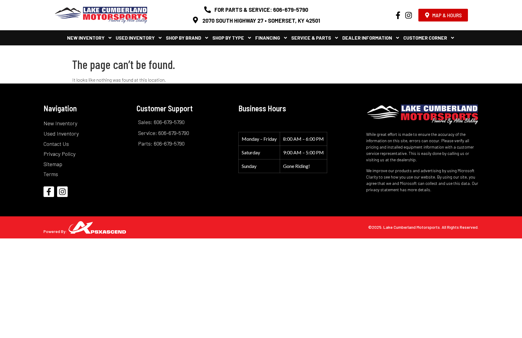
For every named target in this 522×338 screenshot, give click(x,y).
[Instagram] (408, 15)
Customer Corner (425, 38)
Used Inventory (135, 38)
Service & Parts (311, 38)
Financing (267, 38)
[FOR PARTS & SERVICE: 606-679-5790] (207, 9)
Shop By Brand (183, 38)
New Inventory (86, 38)
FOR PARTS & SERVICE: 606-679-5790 (261, 9)
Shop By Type (228, 38)
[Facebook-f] (398, 15)
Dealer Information (367, 38)
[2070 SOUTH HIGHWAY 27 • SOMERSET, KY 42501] (195, 20)
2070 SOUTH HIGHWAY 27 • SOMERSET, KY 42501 (261, 20)
